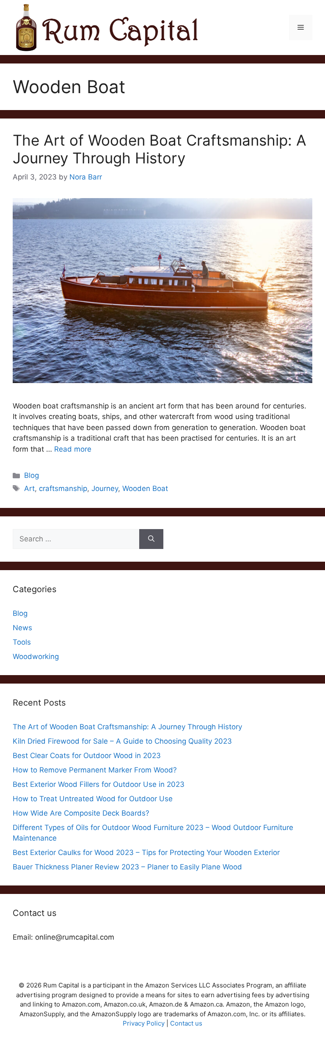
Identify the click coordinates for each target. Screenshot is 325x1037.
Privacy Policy (144, 1023)
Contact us (186, 1023)
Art (29, 488)
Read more (72, 449)
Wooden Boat (145, 488)
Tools (22, 642)
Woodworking (36, 656)
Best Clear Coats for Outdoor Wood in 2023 (87, 755)
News (22, 627)
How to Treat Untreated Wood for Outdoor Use (93, 798)
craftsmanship (63, 488)
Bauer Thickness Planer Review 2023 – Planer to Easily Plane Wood (127, 867)
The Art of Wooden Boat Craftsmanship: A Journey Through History (159, 149)
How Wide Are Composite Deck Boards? (81, 813)
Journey (104, 488)
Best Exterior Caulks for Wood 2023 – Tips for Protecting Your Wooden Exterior (146, 852)
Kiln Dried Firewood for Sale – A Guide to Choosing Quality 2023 (122, 741)
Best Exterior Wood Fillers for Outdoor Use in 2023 (99, 784)
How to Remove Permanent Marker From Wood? (95, 770)
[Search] (151, 539)
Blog (31, 475)
